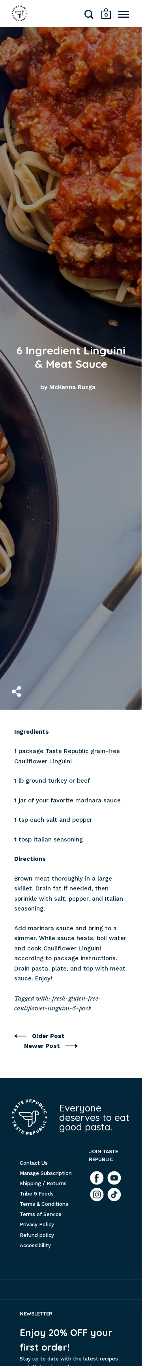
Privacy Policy (37, 1224)
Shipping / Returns (43, 1183)
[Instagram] (97, 1194)
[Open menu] (123, 14)
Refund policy (37, 1235)
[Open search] (89, 16)
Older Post (48, 1036)
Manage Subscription (46, 1173)
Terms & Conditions (44, 1204)
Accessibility (35, 1245)
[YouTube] (114, 1178)
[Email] (114, 1194)
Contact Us (34, 1163)
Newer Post (43, 1045)
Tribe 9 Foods (37, 1194)
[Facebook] (97, 1178)
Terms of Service (41, 1214)
